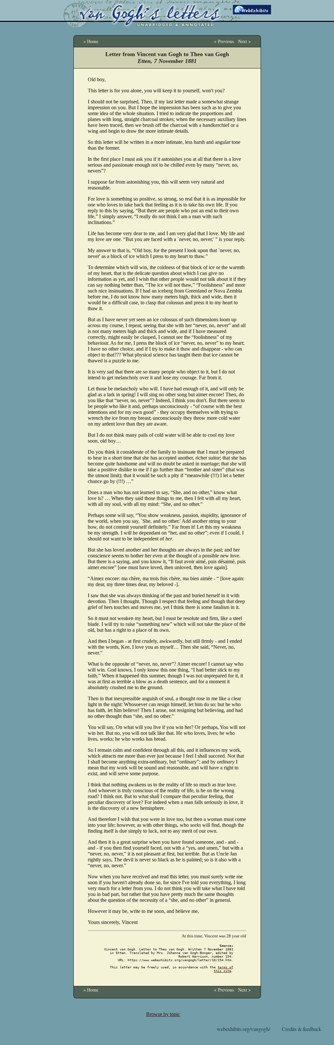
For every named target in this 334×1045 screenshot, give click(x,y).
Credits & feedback (301, 1028)
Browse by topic (163, 1014)
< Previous (224, 41)
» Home (91, 41)
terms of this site (223, 969)
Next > (244, 41)
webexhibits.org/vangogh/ (243, 1028)
